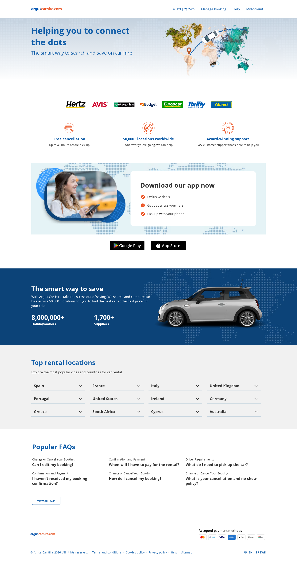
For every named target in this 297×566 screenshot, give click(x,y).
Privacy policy (158, 552)
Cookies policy (135, 552)
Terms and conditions (107, 552)
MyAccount (254, 9)
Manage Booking (213, 9)
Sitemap (186, 552)
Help (236, 9)
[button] (128, 246)
